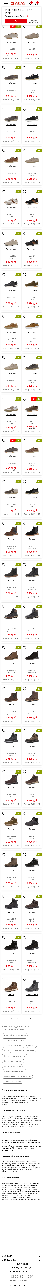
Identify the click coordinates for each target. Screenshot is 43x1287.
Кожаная (31, 1046)
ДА (16, 21)
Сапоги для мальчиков (12, 1066)
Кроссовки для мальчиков (13, 1046)
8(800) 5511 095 (21, 1276)
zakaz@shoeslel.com (19, 1280)
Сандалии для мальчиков (13, 1061)
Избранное (31, 2)
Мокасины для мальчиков (24, 1051)
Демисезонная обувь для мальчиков (17, 1077)
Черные (7, 1051)
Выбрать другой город (33, 21)
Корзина (37, 2)
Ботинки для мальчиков (13, 1082)
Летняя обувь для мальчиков (14, 1071)
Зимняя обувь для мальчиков (15, 1035)
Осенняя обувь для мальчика (14, 1040)
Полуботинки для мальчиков (14, 1056)
